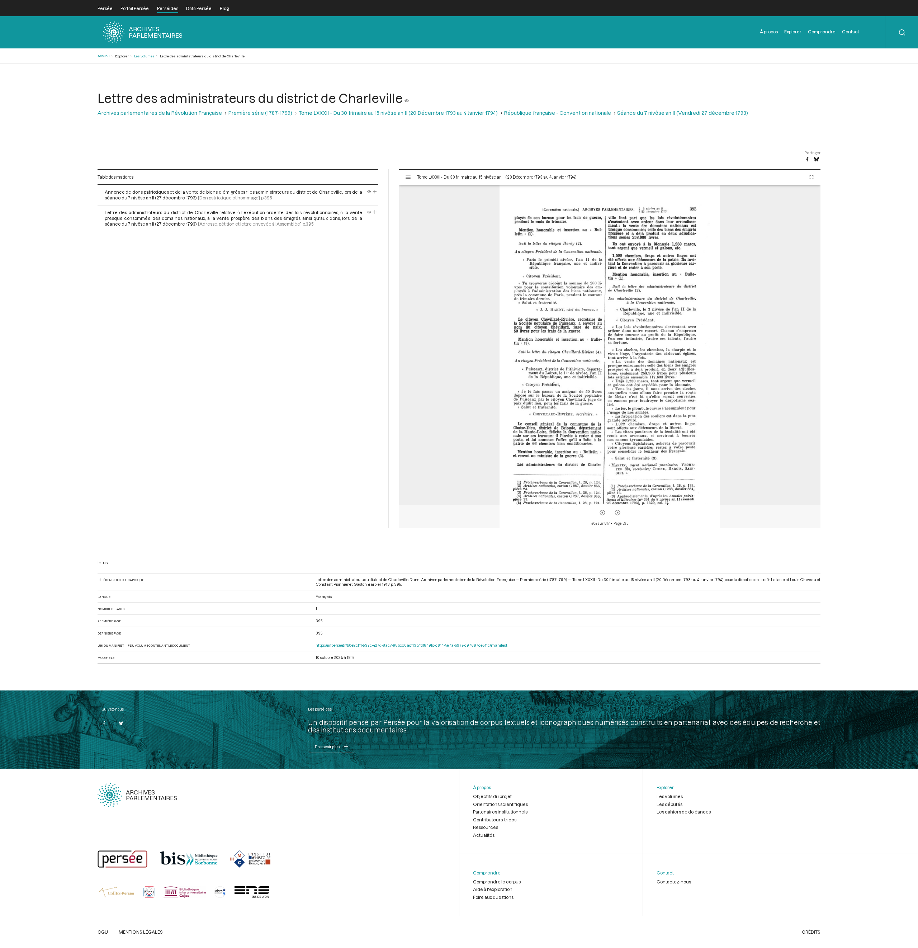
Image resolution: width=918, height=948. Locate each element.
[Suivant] (617, 512)
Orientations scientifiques (500, 804)
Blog (224, 8)
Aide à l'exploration (492, 889)
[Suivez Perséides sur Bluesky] (120, 723)
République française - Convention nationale (557, 113)
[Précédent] (602, 512)
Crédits (811, 931)
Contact (850, 31)
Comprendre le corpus (497, 881)
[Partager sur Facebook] (807, 159)
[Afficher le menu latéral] (408, 177)
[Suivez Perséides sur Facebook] (104, 723)
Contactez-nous (674, 881)
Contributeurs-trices (494, 819)
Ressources (485, 827)
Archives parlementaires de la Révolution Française (160, 113)
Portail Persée (134, 8)
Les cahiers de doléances (684, 811)
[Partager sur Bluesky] (816, 159)
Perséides (167, 8)
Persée (105, 8)
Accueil (104, 56)
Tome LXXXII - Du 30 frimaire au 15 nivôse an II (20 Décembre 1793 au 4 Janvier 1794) (398, 113)
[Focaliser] (375, 191)
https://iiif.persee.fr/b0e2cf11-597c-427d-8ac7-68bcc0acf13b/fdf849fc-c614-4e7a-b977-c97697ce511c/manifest (411, 645)
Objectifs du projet (492, 796)
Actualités (484, 835)
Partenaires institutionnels (500, 811)
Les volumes (144, 56)
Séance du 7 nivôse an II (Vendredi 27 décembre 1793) (682, 113)
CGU (103, 931)
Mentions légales (141, 931)
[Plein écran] (811, 177)
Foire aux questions (493, 897)
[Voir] (406, 98)
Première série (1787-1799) (260, 113)
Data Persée (199, 8)
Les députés (669, 804)
